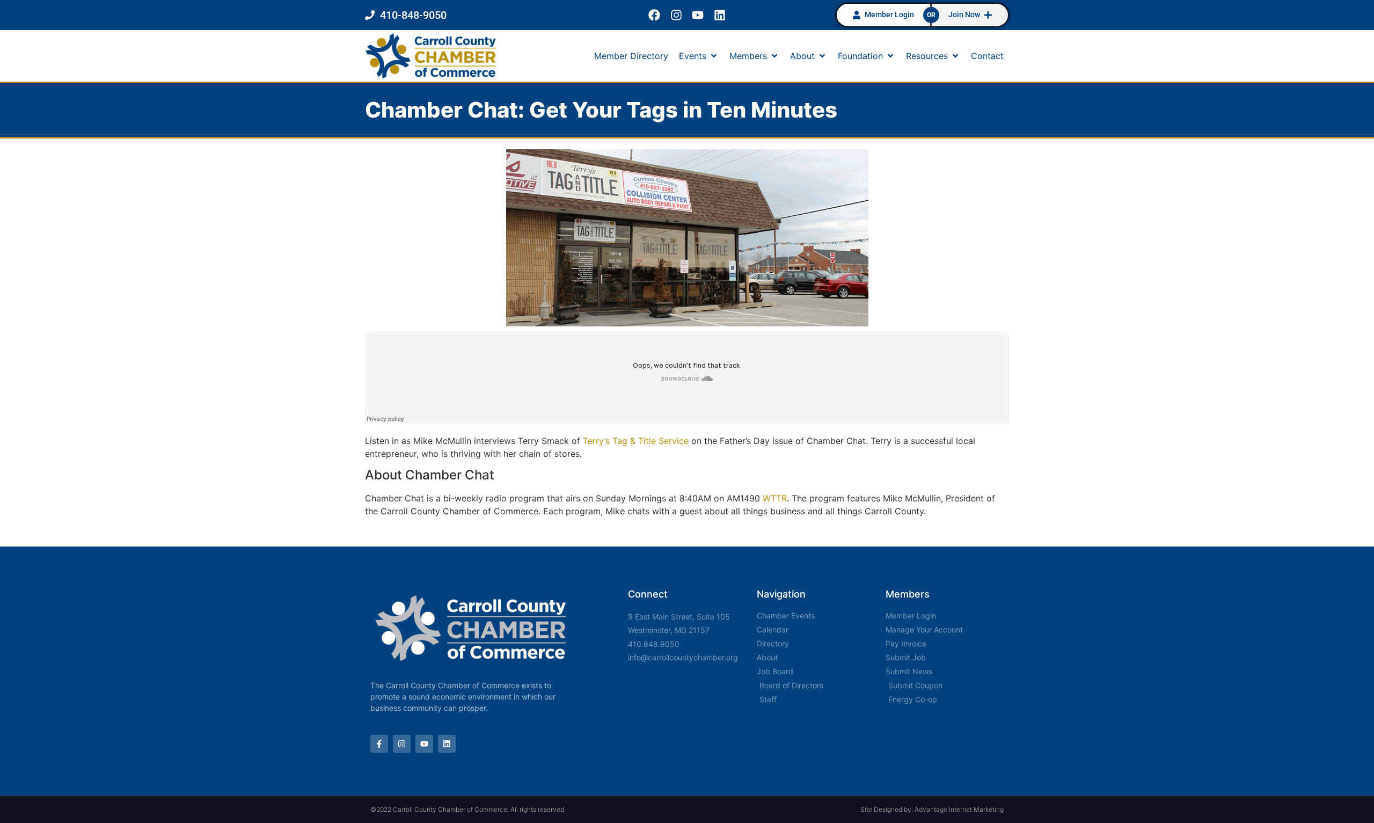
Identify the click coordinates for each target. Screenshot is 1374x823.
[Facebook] (654, 15)
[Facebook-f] (379, 744)
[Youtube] (698, 15)
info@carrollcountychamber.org (683, 657)
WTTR (775, 498)
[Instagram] (676, 15)
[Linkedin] (720, 15)
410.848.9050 (653, 644)
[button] (699, 56)
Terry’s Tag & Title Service (636, 440)
